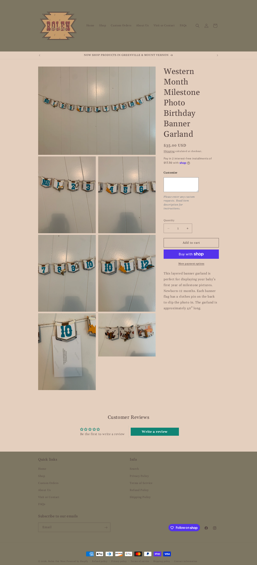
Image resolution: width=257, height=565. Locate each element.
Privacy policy (119, 561)
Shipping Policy (140, 497)
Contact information (185, 561)
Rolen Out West (57, 561)
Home (42, 469)
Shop (41, 476)
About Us (44, 490)
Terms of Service (141, 483)
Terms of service (140, 561)
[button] (197, 25)
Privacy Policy (139, 476)
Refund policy (99, 561)
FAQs (41, 504)
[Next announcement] (217, 55)
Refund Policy (139, 490)
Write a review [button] (154, 432)
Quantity (169, 220)
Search (134, 469)
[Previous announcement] (39, 55)
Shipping (169, 151)
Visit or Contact (48, 497)
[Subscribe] (105, 527)
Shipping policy (161, 561)
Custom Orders (48, 483)
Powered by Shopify (77, 561)
